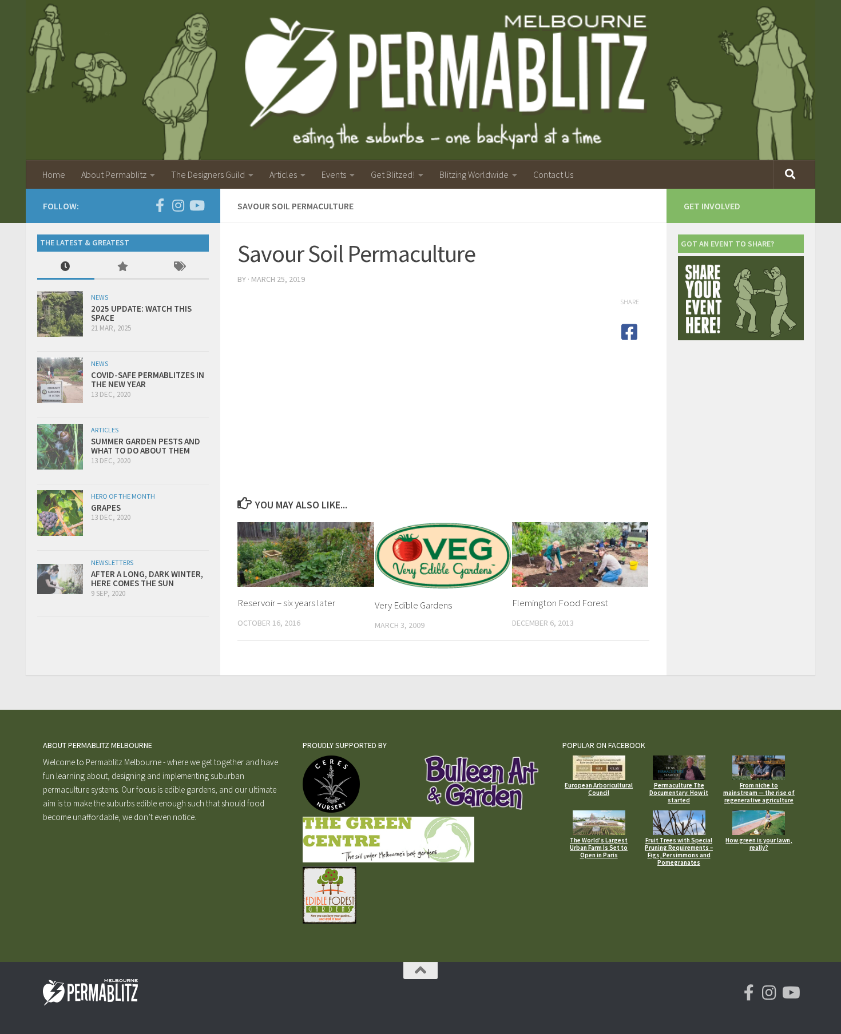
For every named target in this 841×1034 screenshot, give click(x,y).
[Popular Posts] (123, 267)
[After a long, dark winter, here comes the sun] (60, 579)
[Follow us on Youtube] (196, 205)
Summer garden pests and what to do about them (145, 446)
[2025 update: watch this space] (60, 314)
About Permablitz (113, 174)
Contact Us (553, 174)
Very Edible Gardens (413, 605)
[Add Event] (741, 337)
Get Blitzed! (393, 174)
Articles (283, 174)
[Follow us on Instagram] (178, 205)
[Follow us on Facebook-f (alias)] (159, 205)
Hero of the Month (123, 496)
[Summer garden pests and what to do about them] (60, 447)
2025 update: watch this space (141, 313)
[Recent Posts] (65, 267)
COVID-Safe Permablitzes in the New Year (147, 379)
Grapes (106, 507)
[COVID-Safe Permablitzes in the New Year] (60, 380)
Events (334, 174)
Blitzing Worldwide (474, 174)
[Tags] (180, 267)
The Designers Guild (208, 174)
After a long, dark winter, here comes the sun (147, 578)
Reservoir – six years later (286, 602)
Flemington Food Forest (560, 602)
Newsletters (112, 562)
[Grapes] (60, 513)
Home (53, 174)
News (99, 297)
